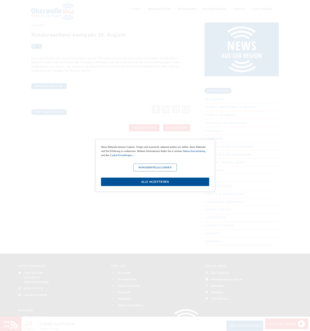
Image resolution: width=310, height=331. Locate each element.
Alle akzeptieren (155, 182)
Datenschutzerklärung (194, 151)
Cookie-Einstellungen (121, 155)
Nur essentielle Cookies (155, 167)
